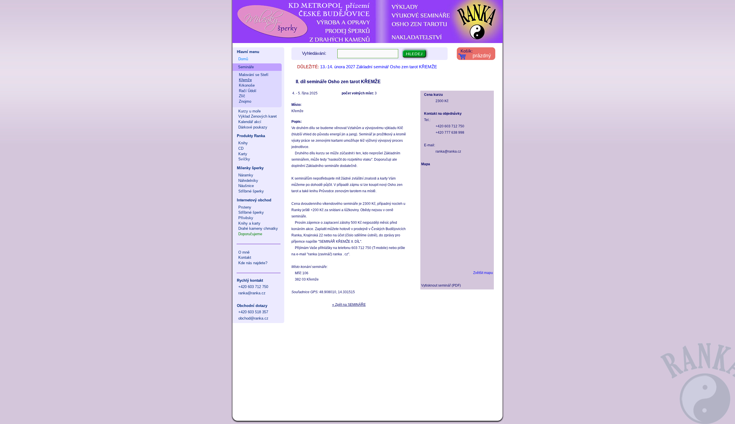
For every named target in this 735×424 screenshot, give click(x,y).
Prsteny (244, 207)
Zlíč (242, 96)
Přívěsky (245, 218)
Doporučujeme (250, 234)
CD (240, 148)
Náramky (245, 175)
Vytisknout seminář (436, 285)
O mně (243, 252)
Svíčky (244, 159)
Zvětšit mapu (483, 273)
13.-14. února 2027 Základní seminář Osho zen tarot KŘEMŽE (378, 67)
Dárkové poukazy (252, 127)
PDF (456, 285)
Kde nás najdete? (252, 263)
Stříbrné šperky (251, 191)
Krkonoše (247, 85)
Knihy (243, 143)
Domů (243, 59)
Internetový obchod (254, 200)
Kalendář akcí (249, 122)
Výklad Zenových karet (257, 116)
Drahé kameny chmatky (258, 228)
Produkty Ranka (251, 136)
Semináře (246, 67)
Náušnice (246, 186)
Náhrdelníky (248, 180)
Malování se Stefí (253, 75)
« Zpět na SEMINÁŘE (349, 305)
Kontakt (244, 257)
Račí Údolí (247, 91)
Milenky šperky (250, 168)
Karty (242, 154)
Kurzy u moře (249, 111)
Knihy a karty (249, 223)
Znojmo (245, 101)
